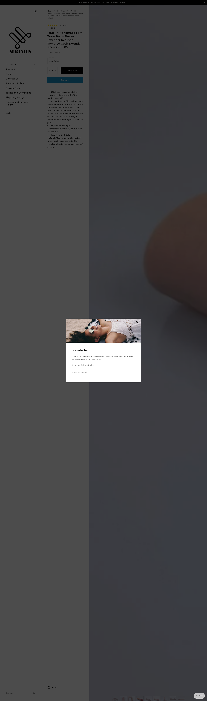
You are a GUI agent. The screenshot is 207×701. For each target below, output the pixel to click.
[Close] (137, 322)
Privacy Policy (87, 365)
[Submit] (133, 373)
